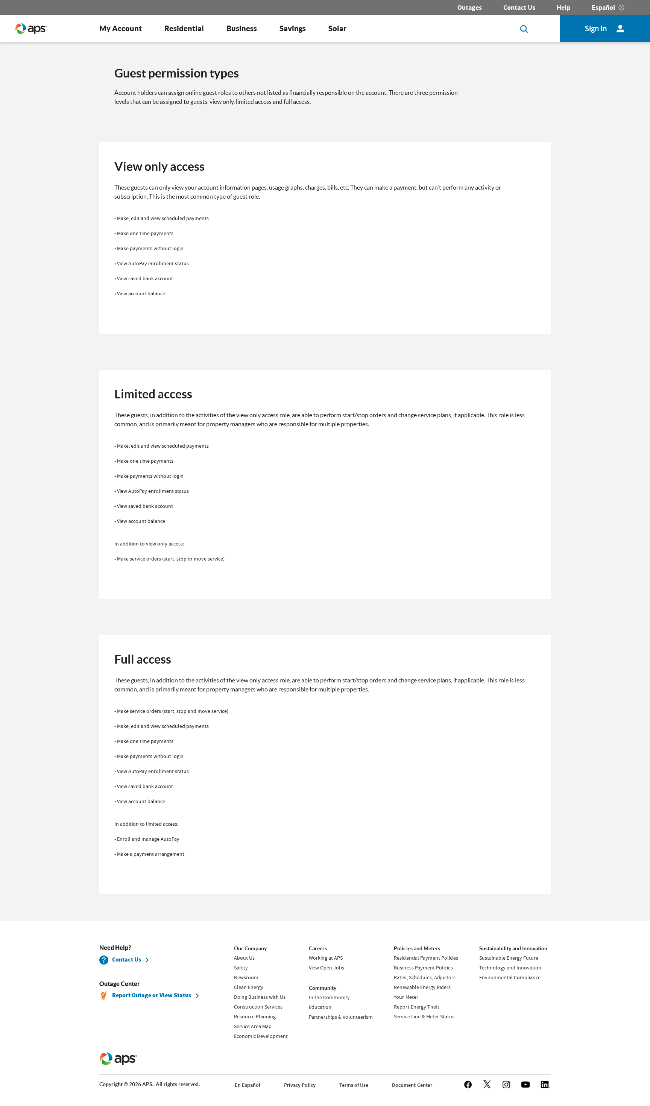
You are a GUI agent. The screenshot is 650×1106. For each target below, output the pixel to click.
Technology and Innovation (510, 967)
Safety (241, 967)
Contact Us (519, 7)
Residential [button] (184, 28)
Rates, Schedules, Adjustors (424, 977)
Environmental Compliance (510, 977)
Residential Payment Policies (426, 957)
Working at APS (326, 957)
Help (563, 7)
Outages (469, 7)
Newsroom (246, 977)
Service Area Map (253, 1026)
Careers (318, 948)
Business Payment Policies (423, 967)
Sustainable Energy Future (508, 957)
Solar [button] (337, 28)
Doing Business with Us (260, 997)
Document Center (412, 1085)
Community (322, 988)
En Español (247, 1085)
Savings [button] (292, 28)
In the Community (329, 997)
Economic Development (261, 1036)
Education (320, 1007)
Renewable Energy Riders (422, 987)
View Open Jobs (326, 967)
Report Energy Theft (416, 1006)
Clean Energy (248, 987)
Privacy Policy (300, 1085)
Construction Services (258, 1006)
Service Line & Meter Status (424, 1016)
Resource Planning (255, 1016)
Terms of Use (353, 1085)
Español (603, 7)
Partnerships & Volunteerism (341, 1016)
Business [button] (241, 28)
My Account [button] (120, 28)
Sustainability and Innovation (513, 948)
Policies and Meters (417, 948)
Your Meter (406, 997)
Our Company (250, 948)
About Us (244, 957)
